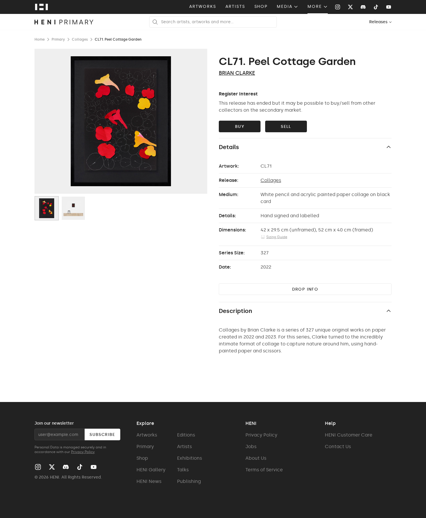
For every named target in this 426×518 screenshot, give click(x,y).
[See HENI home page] (41, 7)
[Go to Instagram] (338, 7)
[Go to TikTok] (376, 7)
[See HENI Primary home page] (64, 22)
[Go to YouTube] (389, 7)
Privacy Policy (83, 452)
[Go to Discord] (363, 7)
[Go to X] (350, 7)
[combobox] (380, 22)
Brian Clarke (237, 73)
